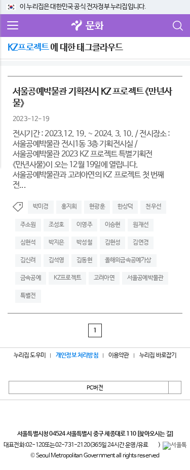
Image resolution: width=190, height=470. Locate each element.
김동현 (84, 260)
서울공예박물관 (145, 278)
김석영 (56, 260)
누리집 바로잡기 (158, 355)
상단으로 (174, 387)
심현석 (28, 242)
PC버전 (95, 388)
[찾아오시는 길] (155, 434)
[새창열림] (76, 26)
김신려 (28, 260)
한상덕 (125, 206)
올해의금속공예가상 (128, 260)
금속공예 (30, 278)
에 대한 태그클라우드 (65, 48)
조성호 (56, 224)
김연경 (140, 242)
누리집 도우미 (30, 355)
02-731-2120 (72, 445)
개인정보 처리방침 (77, 355)
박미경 (41, 206)
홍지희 (69, 206)
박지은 (56, 242)
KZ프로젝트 (67, 278)
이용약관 (118, 355)
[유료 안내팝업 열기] (153, 446)
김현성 (113, 242)
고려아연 (104, 278)
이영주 (84, 224)
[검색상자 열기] (177, 25)
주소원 (28, 224)
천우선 (153, 206)
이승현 (113, 224)
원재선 (140, 224)
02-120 (35, 445)
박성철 (84, 242)
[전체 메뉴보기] (12, 25)
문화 (94, 26)
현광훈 (97, 206)
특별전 (28, 295)
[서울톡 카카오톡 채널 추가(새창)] (174, 446)
